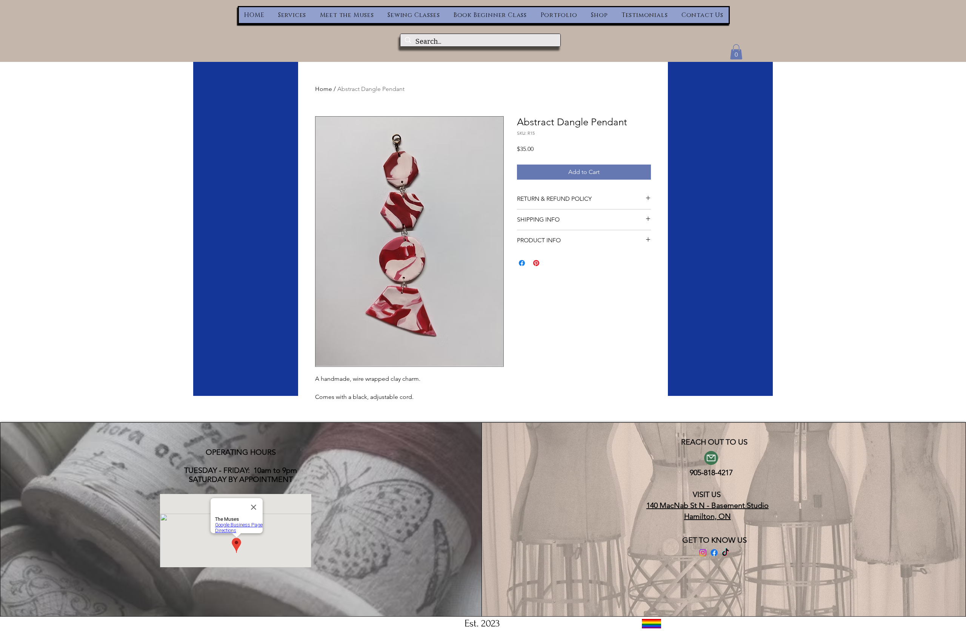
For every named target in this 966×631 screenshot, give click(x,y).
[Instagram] (703, 552)
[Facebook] (714, 552)
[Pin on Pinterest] (536, 263)
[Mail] (711, 458)
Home (323, 88)
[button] (736, 52)
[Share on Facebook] (521, 263)
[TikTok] (725, 552)
